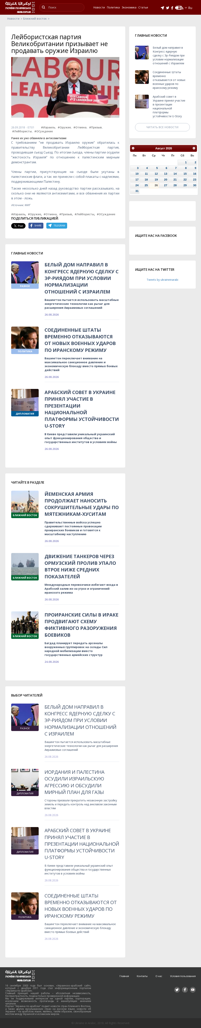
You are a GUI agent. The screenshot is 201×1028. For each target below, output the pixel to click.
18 (146, 179)
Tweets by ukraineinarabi (162, 280)
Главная (124, 976)
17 (137, 179)
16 (194, 173)
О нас (158, 976)
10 (137, 173)
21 (175, 179)
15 (185, 173)
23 (194, 179)
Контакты (142, 976)
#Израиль (48, 127)
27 (165, 185)
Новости (13, 18)
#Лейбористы (22, 131)
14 (175, 173)
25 (146, 185)
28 (175, 185)
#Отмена (80, 127)
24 (137, 185)
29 (185, 185)
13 (165, 173)
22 (185, 179)
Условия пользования (183, 976)
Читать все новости (162, 127)
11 (146, 173)
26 (156, 185)
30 (194, 185)
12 (156, 173)
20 (165, 179)
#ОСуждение (43, 131)
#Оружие (64, 127)
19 (156, 179)
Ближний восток (35, 18)
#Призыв (95, 127)
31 (137, 191)
